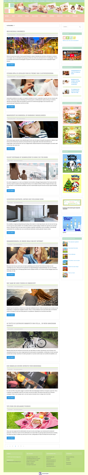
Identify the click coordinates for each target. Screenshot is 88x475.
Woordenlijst (27, 1)
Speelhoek (75, 16)
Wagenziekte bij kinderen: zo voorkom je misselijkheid (26, 115)
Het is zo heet (71, 272)
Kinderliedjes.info (50, 456)
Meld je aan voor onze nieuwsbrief (70, 40)
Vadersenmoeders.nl (51, 460)
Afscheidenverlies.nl (51, 466)
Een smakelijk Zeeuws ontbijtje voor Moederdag (24, 366)
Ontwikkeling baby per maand (33, 458)
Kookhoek (52, 16)
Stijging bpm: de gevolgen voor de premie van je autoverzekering (30, 73)
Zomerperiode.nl (50, 463)
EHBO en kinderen (30, 461)
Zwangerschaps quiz (31, 464)
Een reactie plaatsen (21, 34)
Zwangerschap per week (32, 456)
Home (5, 1)
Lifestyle (20, 16)
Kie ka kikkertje (71, 254)
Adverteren (68, 464)
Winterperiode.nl (50, 464)
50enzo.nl (48, 458)
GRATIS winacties (56, 1)
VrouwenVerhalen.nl (51, 461)
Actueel (7, 16)
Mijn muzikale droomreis (16, 31)
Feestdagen (42, 1)
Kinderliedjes (8, 20)
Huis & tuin (60, 16)
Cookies (68, 460)
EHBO (14, 1)
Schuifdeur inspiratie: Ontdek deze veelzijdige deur (25, 199)
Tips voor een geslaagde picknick (18, 406)
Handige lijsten (49, 1)
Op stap (67, 16)
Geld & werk (35, 16)
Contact (68, 458)
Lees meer (11, 64)
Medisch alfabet (20, 1)
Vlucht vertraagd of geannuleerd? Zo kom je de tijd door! (27, 157)
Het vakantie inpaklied (73, 241)
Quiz (31, 1)
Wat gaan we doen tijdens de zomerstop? (21, 283)
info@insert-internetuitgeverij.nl (14, 461)
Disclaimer (68, 462)
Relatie (27, 16)
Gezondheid (43, 16)
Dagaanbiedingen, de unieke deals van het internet (25, 241)
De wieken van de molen (74, 260)
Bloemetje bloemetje (73, 248)
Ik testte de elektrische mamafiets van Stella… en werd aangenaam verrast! (31, 324)
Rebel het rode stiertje (73, 266)
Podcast (9, 1)
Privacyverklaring (70, 456)
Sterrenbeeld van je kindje (32, 460)
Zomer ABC (36, 1)
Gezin (13, 16)
